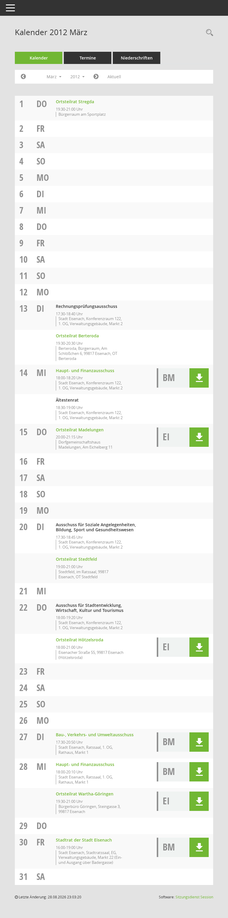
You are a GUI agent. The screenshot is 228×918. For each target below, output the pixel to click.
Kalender (39, 58)
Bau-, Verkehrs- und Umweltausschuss (95, 734)
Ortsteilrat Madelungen (80, 430)
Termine (88, 58)
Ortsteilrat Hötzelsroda (79, 640)
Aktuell (114, 76)
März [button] (52, 76)
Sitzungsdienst (194, 897)
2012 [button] (75, 76)
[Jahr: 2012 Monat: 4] (96, 76)
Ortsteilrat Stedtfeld (76, 559)
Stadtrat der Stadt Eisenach (84, 840)
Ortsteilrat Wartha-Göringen (84, 794)
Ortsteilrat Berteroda (77, 336)
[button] (199, 378)
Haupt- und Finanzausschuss (85, 370)
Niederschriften (137, 58)
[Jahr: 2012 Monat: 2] (23, 76)
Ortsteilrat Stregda (75, 101)
